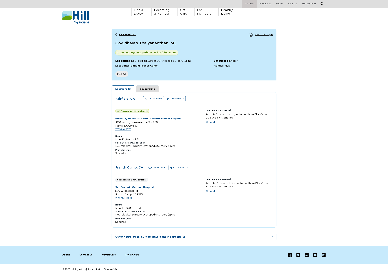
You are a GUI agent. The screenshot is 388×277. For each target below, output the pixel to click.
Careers (292, 4)
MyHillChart (309, 4)
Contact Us (85, 254)
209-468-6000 (123, 198)
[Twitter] (296, 255)
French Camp (149, 65)
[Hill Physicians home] (75, 17)
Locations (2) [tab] (123, 88)
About (279, 4)
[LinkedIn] (304, 255)
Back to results (127, 34)
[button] (139, 12)
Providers (265, 4)
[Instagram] (321, 255)
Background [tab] (147, 88)
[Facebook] (290, 255)
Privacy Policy (94, 269)
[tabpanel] (194, 160)
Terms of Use (111, 269)
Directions (176, 98)
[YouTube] (313, 255)
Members (250, 4)
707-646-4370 (123, 129)
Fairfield (134, 65)
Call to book (155, 98)
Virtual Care (109, 254)
